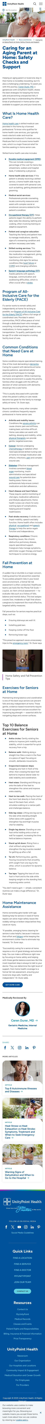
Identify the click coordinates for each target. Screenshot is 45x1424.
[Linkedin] (32, 1227)
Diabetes (13, 465)
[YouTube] (19, 1227)
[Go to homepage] (13, 4)
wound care (14, 477)
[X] (13, 1227)
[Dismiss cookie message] (40, 1413)
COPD (11, 266)
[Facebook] (6, 1227)
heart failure (28, 263)
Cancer (12, 446)
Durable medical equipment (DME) (24, 159)
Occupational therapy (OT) (21, 215)
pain (28, 458)
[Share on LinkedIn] (27, 1047)
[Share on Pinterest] (34, 1047)
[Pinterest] (39, 1227)
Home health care (10, 123)
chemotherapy (15, 449)
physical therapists (17, 438)
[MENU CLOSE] (40, 4)
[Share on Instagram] (19, 1047)
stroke (30, 282)
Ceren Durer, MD (25, 87)
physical (12, 525)
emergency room (20, 643)
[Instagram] (26, 1227)
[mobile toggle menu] (35, 4)
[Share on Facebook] (5, 1047)
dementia (34, 364)
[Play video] (23, 661)
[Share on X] (12, 1047)
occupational (23, 525)
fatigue (19, 936)
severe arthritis (29, 423)
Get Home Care (13, 985)
